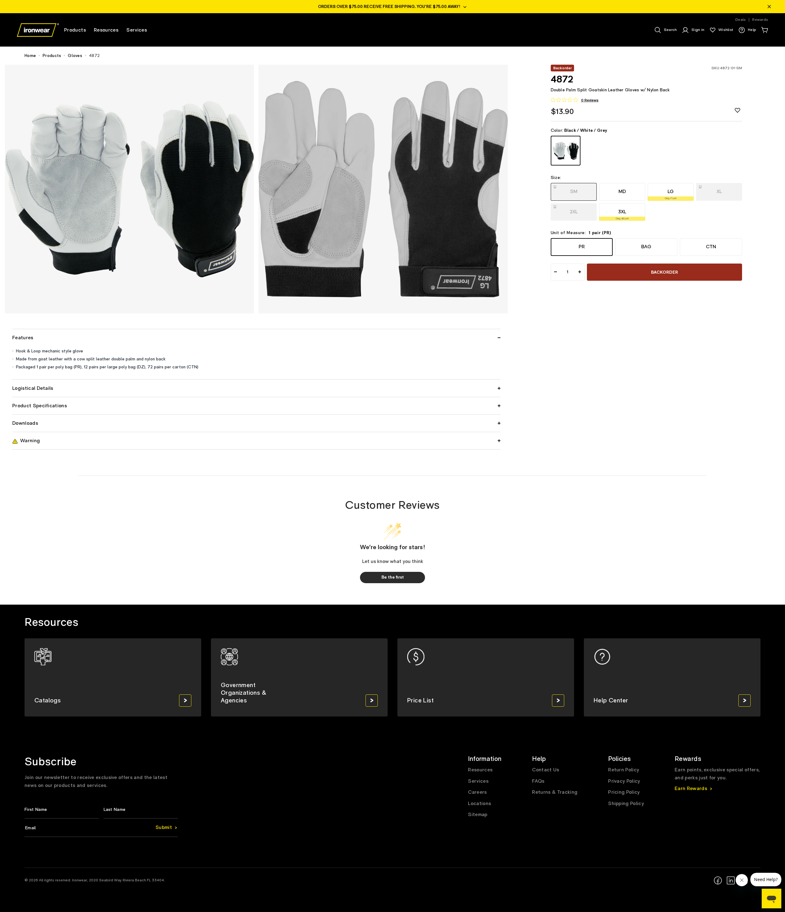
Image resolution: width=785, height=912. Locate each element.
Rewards (760, 19)
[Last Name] (141, 809)
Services (478, 781)
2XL (575, 210)
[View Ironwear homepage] (38, 30)
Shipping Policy (626, 803)
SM (575, 190)
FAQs (538, 781)
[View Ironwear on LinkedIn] (731, 880)
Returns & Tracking (554, 792)
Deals (740, 19)
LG (670, 194)
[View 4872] (565, 150)
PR (582, 247)
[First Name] (62, 809)
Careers (477, 792)
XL (720, 190)
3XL (622, 214)
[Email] (101, 827)
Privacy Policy (624, 781)
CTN (711, 247)
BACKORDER (664, 272)
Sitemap (477, 814)
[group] (113, 677)
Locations (479, 803)
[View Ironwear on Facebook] (718, 880)
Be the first (392, 577)
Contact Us (545, 770)
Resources (480, 770)
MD (622, 191)
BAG (646, 247)
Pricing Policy (624, 792)
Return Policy (623, 770)
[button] (764, 30)
